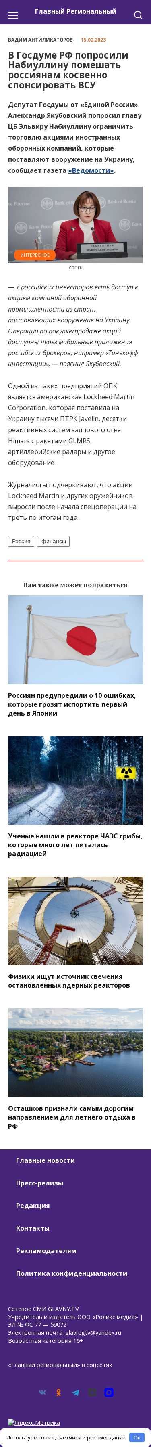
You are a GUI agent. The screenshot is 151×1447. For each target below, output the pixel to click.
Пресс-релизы (39, 1183)
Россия (21, 541)
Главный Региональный (75, 11)
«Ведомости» (91, 170)
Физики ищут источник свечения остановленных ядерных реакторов (69, 981)
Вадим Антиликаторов (40, 40)
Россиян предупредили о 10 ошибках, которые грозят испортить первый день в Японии (72, 704)
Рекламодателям (46, 1250)
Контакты (33, 1228)
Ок (137, 1437)
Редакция (33, 1205)
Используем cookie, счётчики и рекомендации (66, 1437)
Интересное (35, 255)
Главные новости (45, 1160)
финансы (53, 541)
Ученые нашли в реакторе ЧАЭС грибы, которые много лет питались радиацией (75, 844)
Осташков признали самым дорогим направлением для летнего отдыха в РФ (72, 1117)
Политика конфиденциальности (71, 1273)
